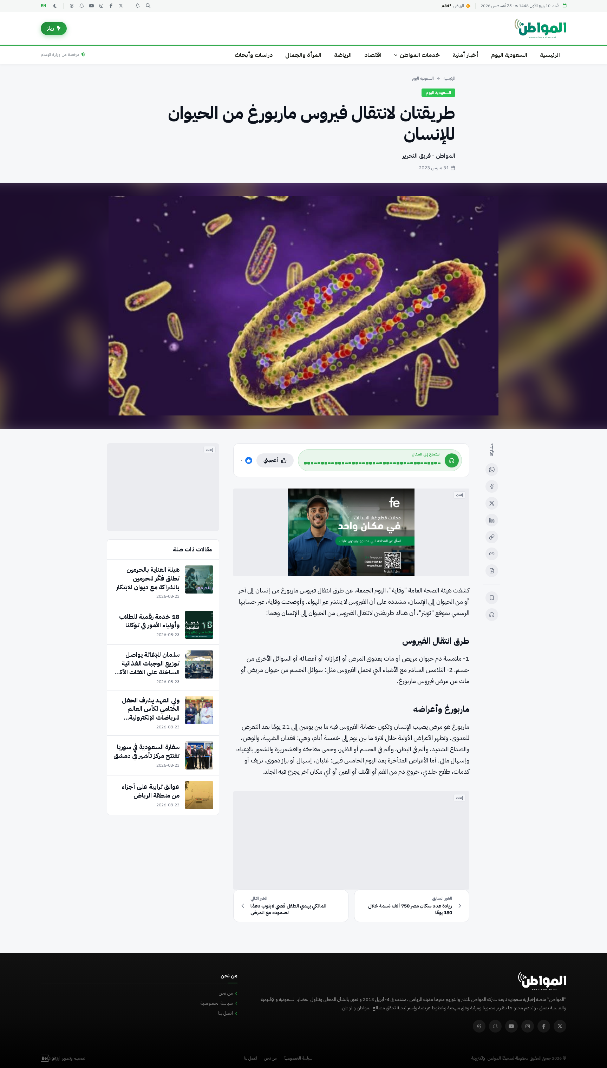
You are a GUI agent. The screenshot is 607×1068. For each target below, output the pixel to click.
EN (43, 6)
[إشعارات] (137, 6)
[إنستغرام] (101, 6)
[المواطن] (540, 28)
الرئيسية (550, 55)
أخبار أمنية (465, 55)
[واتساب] (491, 469)
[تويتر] (120, 6)
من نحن (226, 993)
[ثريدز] (71, 6)
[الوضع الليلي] (55, 6)
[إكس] (491, 503)
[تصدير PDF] (491, 570)
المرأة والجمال (303, 55)
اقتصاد (372, 55)
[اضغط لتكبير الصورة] (303, 306)
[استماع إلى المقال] (491, 614)
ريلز (50, 28)
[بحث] (147, 6)
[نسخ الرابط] (491, 537)
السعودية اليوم (509, 55)
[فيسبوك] (111, 6)
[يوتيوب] (91, 6)
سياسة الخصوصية (217, 1003)
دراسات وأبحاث (254, 55)
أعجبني (270, 460)
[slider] (372, 463)
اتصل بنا (225, 1013)
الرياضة (343, 55)
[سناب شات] (81, 6)
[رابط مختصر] (491, 554)
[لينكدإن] (491, 520)
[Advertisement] (351, 840)
